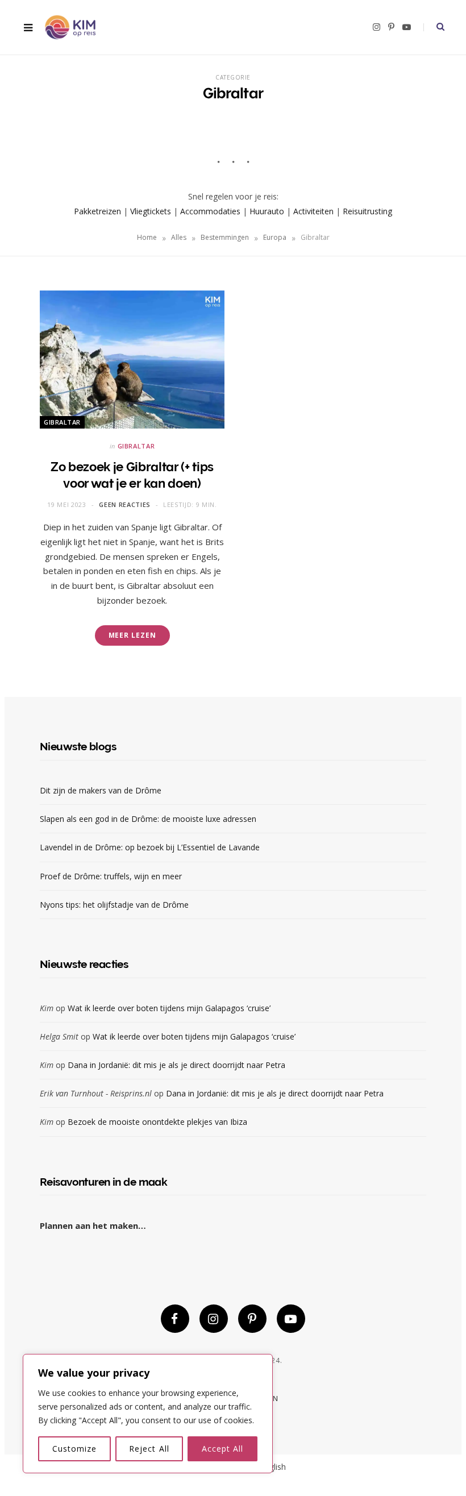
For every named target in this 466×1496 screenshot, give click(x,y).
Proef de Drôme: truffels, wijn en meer (111, 876)
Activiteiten (313, 211)
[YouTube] (291, 1318)
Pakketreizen (97, 211)
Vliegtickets (150, 211)
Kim (46, 1008)
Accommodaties (210, 211)
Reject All (149, 1448)
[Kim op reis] (69, 27)
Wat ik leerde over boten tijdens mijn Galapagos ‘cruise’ (169, 1008)
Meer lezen (132, 635)
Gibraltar (62, 422)
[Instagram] (213, 1318)
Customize (74, 1448)
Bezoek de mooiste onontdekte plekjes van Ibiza (157, 1121)
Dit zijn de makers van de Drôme (102, 790)
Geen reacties (125, 504)
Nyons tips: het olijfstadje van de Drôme (115, 904)
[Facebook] (175, 1318)
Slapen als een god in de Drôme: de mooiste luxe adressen (148, 818)
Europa (274, 237)
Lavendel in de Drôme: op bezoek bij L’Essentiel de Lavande (150, 847)
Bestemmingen (225, 237)
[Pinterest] (252, 1318)
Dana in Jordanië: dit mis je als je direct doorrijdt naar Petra (176, 1064)
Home (147, 237)
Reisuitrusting (367, 211)
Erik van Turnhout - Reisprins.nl (96, 1093)
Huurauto (266, 211)
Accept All (223, 1448)
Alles (178, 237)
